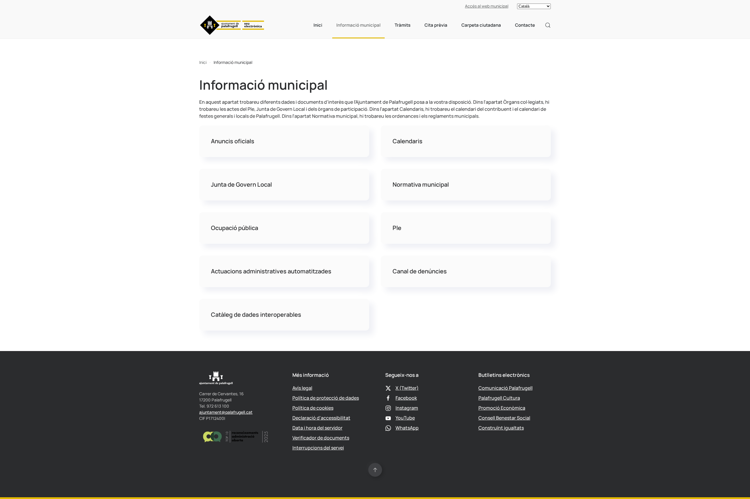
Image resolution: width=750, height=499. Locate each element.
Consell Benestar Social (504, 418)
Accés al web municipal (486, 6)
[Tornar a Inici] (232, 25)
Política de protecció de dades (325, 398)
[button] (548, 25)
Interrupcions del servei (318, 447)
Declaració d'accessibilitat (321, 418)
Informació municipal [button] (358, 25)
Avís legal (302, 388)
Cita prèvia (436, 25)
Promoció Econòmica (501, 408)
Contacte (525, 25)
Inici (317, 25)
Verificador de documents (320, 438)
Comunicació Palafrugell (505, 388)
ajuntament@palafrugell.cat (226, 412)
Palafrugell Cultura (499, 398)
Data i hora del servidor (317, 428)
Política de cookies (312, 408)
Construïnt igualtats (501, 428)
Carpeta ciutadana (481, 25)
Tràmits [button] (402, 25)
